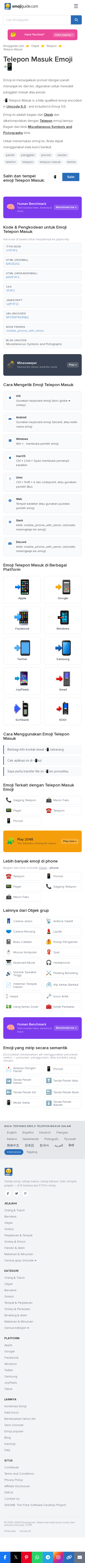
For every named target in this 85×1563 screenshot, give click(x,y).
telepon (27, 162)
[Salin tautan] (69, 1557)
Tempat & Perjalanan (18, 1303)
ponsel (46, 155)
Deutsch (45, 1132)
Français (62, 1132)
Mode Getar (18, 1103)
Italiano (12, 1139)
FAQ (7, 1450)
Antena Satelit (59, 921)
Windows (10, 1364)
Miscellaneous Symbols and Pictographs (34, 344)
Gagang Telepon (21, 800)
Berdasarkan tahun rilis (20, 1419)
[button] (42, 248)
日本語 (29, 1145)
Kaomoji (9, 1444)
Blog (7, 1437)
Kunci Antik (57, 996)
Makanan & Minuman (18, 1254)
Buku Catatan (19, 942)
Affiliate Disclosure (17, 1486)
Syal (52, 952)
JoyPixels (10, 1383)
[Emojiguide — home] (21, 6)
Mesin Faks (57, 800)
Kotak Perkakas (60, 1007)
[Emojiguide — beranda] (8, 1172)
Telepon (51, 46)
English (12, 1132)
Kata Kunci (11, 1412)
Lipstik (54, 931)
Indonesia (14, 1152)
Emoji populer (13, 1431)
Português (51, 1139)
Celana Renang (20, 931)
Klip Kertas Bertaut (62, 985)
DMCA (8, 1492)
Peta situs (10, 1531)
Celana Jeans (19, 921)
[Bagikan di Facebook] (5, 1557)
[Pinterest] (25, 1193)
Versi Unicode (14, 1425)
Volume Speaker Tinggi (21, 973)
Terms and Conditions (19, 1473)
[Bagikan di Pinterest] (26, 1557)
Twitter (8, 1370)
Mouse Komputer (21, 952)
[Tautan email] (79, 1557)
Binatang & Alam (15, 1315)
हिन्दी (71, 1145)
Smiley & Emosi (15, 1241)
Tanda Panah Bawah (58, 1103)
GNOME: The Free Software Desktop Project (35, 1505)
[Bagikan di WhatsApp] (37, 1557)
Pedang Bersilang (62, 973)
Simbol (9, 1229)
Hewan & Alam (14, 1248)
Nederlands (31, 1139)
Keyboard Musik (20, 963)
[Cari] (76, 19)
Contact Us (12, 1499)
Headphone (58, 963)
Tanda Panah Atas (62, 1081)
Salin (71, 177)
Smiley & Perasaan (17, 1309)
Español (28, 1132)
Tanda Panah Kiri (21, 1092)
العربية (58, 1145)
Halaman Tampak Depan (21, 985)
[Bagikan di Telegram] (47, 1557)
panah (10, 155)
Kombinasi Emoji (15, 1406)
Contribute (11, 1467)
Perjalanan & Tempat (18, 1235)
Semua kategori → (16, 1328)
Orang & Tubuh (14, 1210)
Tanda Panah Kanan (18, 1081)
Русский (70, 1139)
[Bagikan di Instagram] (58, 1557)
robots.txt (25, 1531)
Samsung (10, 1376)
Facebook (11, 1357)
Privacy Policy (13, 1480)
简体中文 (13, 1145)
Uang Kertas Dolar (22, 1007)
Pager (13, 810)
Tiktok (8, 1389)
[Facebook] (7, 1193)
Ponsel (14, 821)
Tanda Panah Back (62, 1092)
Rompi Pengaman (62, 942)
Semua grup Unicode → (20, 1260)
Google (9, 1351)
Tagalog (31, 1152)
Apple (8, 1345)
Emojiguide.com (13, 46)
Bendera (10, 1216)
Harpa (12, 996)
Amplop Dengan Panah (21, 1069)
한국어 (44, 1145)
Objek (35, 46)
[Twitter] (16, 1193)
